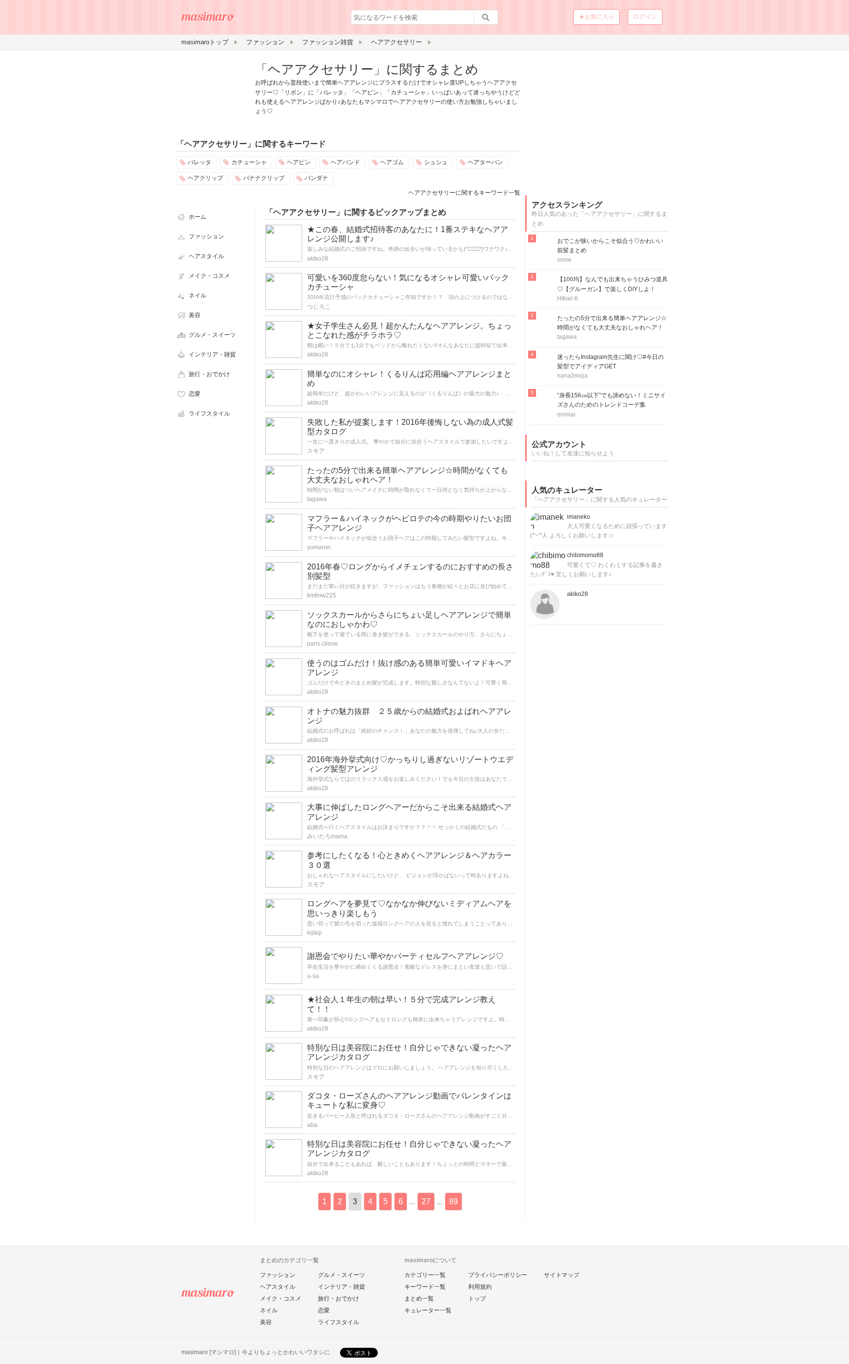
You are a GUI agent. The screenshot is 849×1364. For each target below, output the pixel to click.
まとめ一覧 (419, 1298)
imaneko (578, 516)
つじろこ (319, 306)
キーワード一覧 (425, 1286)
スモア (316, 450)
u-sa (313, 976)
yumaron (319, 547)
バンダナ (316, 178)
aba (312, 1125)
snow (564, 259)
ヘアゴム (392, 162)
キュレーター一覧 (428, 1310)
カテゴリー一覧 (425, 1275)
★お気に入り (596, 16)
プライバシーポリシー (497, 1275)
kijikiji (314, 932)
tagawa (317, 499)
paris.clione (322, 643)
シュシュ (436, 162)
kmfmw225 (321, 595)
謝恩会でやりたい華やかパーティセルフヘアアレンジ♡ (405, 956)
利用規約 (480, 1286)
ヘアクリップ (205, 178)
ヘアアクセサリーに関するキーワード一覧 (464, 192)
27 (426, 1201)
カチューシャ (249, 162)
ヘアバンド (345, 162)
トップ (477, 1298)
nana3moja (572, 375)
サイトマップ (561, 1275)
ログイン (645, 16)
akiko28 (317, 258)
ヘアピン (299, 162)
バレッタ (199, 162)
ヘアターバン (485, 162)
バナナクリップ (263, 178)
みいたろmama (327, 836)
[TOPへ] (208, 20)
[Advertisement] (599, 121)
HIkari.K (567, 298)
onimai (566, 414)
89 (453, 1201)
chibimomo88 (585, 555)
